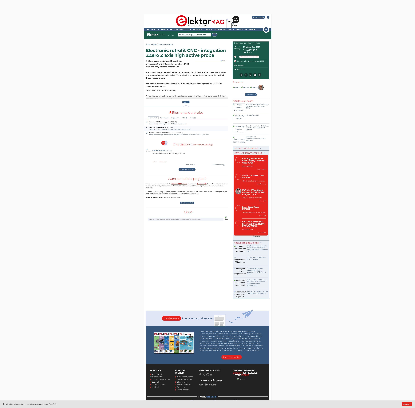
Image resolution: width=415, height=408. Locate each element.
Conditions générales (161, 379)
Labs (230, 29)
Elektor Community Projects (162, 45)
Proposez (181, 387)
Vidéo (208, 29)
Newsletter (241, 29)
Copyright (156, 382)
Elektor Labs (182, 382)
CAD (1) (184, 118)
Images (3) (153, 118)
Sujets (154, 29)
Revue (163, 29)
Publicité (155, 387)
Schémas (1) (164, 118)
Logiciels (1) (175, 118)
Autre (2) (193, 118)
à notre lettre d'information (188, 318)
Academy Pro (220, 29)
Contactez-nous (158, 385)
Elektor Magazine (184, 379)
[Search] (214, 34)
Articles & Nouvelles (180, 29)
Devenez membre (258, 17)
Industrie (197, 29)
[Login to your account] (268, 17)
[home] (148, 29)
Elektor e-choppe (184, 385)
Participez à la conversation (249, 57)
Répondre (162, 162)
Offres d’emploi (183, 390)
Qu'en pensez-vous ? (187, 169)
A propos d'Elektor (185, 377)
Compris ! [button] (406, 404)
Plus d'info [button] (53, 404)
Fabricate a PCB (187, 203)
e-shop (252, 29)
